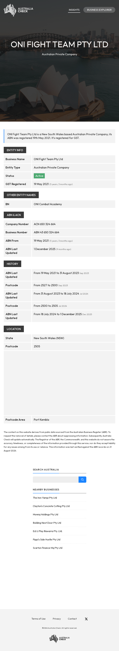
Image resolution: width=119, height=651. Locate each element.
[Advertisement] (59, 79)
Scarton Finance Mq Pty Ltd (47, 547)
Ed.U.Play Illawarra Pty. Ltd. (47, 531)
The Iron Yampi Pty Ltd (45, 497)
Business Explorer (99, 9)
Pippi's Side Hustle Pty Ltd (46, 539)
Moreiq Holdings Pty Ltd (45, 514)
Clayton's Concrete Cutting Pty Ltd (51, 506)
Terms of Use (38, 618)
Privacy (57, 618)
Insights (74, 9)
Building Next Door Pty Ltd (47, 522)
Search (82, 479)
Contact (72, 618)
